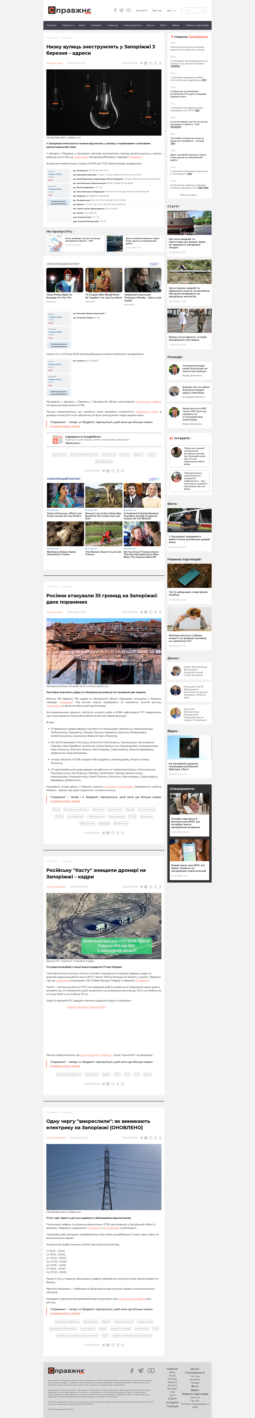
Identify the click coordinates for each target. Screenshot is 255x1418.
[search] (203, 10)
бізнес (106, 1321)
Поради (195, 1382)
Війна (172, 1372)
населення (141, 1328)
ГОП (105, 1335)
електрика (108, 454)
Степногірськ (146, 809)
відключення (104, 461)
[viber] (150, 63)
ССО (136, 1074)
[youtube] (128, 10)
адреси (138, 454)
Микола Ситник (54, 63)
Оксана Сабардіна (56, 886)
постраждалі (75, 816)
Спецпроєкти (132, 25)
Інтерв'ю (96, 25)
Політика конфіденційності (195, 1404)
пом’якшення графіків (132, 1298)
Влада (172, 1375)
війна (56, 809)
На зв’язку (195, 1379)
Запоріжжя (59, 454)
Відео (176, 25)
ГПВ (155, 1328)
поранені (146, 816)
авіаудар (104, 823)
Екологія (172, 1385)
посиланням (111, 1228)
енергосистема (120, 1328)
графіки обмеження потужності (131, 1335)
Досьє (150, 25)
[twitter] (155, 63)
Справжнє (142, 980)
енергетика (145, 1321)
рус (174, 10)
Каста (147, 1074)
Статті (81, 25)
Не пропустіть (59, 231)
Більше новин (188, 195)
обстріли (98, 809)
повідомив (62, 980)
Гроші (172, 1395)
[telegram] (121, 10)
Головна (51, 25)
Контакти (141, 10)
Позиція (113, 25)
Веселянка (121, 823)
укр (169, 10)
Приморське (96, 816)
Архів (195, 1407)
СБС (127, 1074)
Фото (163, 25)
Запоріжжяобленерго (84, 454)
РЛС (117, 1074)
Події (172, 1392)
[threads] (160, 63)
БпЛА (59, 816)
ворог (106, 1074)
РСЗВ (132, 816)
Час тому (195, 1376)
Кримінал (172, 1382)
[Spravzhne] (69, 10)
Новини (67, 25)
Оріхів (130, 809)
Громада (172, 1379)
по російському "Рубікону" (96, 1055)
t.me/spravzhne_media (65, 1066)
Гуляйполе (114, 809)
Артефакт (172, 1388)
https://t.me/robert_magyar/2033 (86, 1007)
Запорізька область (76, 809)
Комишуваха (116, 816)
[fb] (145, 63)
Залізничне (87, 823)
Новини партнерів (197, 25)
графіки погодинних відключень (77, 1335)
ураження (92, 1074)
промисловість (124, 1321)
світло (151, 454)
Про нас (157, 10)
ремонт (124, 454)
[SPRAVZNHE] (66, 1371)
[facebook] (115, 10)
